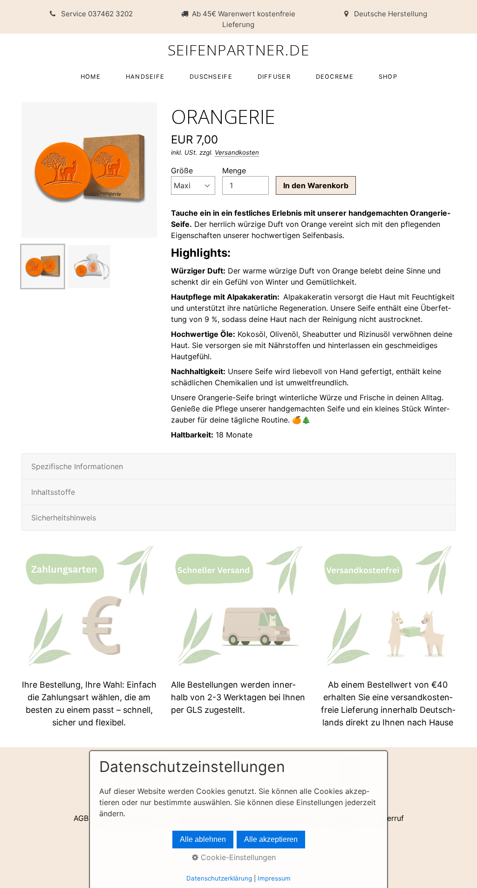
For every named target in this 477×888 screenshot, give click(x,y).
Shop (388, 76)
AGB (81, 818)
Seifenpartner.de (239, 50)
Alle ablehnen (203, 839)
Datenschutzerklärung (219, 878)
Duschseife (211, 76)
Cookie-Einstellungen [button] (237, 857)
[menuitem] (90, 76)
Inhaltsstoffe (53, 492)
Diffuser (274, 76)
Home (91, 76)
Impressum (274, 878)
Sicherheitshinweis (63, 517)
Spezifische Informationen (77, 466)
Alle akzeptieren (271, 839)
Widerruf (389, 818)
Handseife (145, 76)
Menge (234, 170)
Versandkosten (237, 152)
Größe (182, 170)
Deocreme (335, 76)
